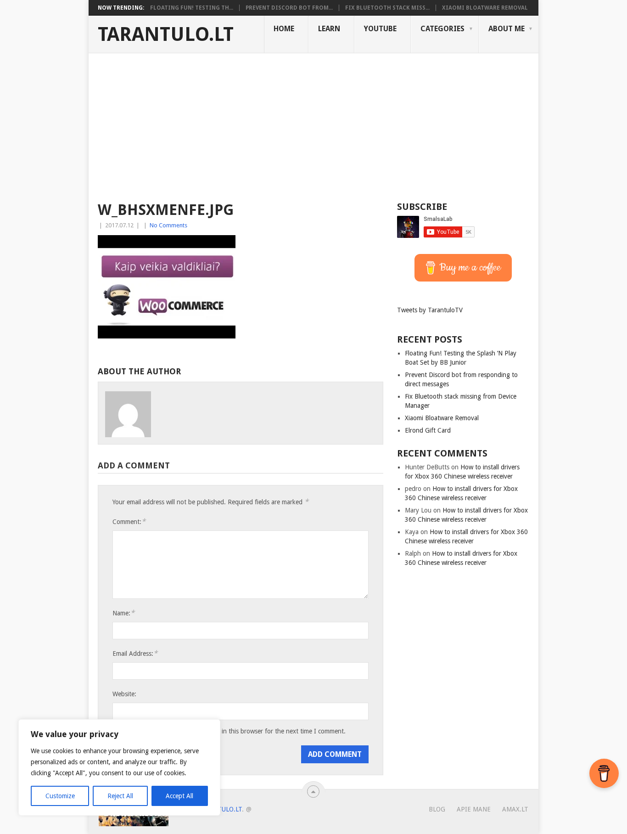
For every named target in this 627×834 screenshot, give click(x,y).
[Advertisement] (313, 122)
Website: (124, 694)
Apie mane (474, 809)
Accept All (179, 796)
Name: (123, 613)
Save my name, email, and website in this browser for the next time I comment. (235, 731)
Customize (60, 796)
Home (284, 28)
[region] (119, 767)
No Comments (168, 225)
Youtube (380, 28)
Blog (437, 809)
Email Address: (134, 653)
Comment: (129, 521)
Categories (442, 28)
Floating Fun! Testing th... (191, 8)
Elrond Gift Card (428, 430)
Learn (329, 28)
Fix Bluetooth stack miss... (387, 8)
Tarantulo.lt (166, 34)
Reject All (120, 796)
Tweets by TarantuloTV (430, 310)
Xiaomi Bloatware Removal (485, 8)
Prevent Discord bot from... (289, 8)
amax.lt (515, 809)
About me (506, 28)
